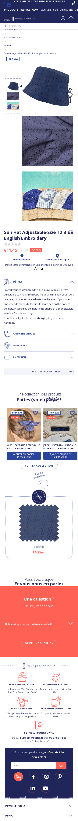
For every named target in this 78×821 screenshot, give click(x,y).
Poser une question (39, 643)
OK (61, 765)
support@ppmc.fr (31, 737)
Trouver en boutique (56, 259)
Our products (11, 29)
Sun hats (8, 45)
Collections (66, 9)
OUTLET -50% (49, 9)
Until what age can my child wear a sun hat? (28, 624)
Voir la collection (39, 465)
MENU (6, 21)
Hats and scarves (12, 37)
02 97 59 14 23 (57, 737)
